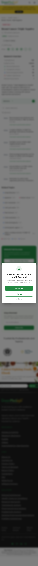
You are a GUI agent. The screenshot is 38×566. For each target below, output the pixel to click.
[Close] (34, 265)
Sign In (19, 294)
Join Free (19, 288)
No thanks (19, 299)
